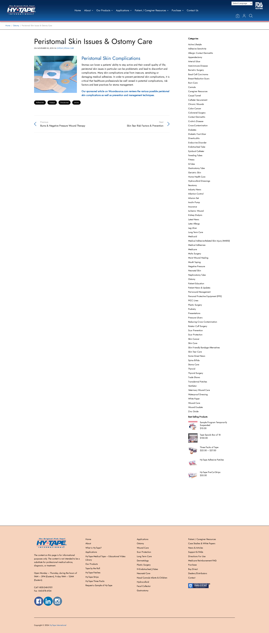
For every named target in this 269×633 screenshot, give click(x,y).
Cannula (192, 87)
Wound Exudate (195, 407)
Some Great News (196, 355)
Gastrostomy (142, 590)
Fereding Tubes (195, 155)
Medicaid (192, 236)
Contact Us (192, 10)
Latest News (193, 219)
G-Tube (191, 163)
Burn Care (193, 82)
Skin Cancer (193, 338)
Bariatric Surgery (196, 70)
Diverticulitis (194, 138)
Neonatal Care (143, 573)
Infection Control (195, 193)
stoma (76, 102)
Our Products (103, 10)
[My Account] (244, 15)
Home (78, 10)
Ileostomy (192, 185)
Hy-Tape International (58, 625)
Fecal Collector (144, 586)
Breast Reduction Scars (198, 78)
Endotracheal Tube (196, 146)
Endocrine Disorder (197, 142)
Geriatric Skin (194, 172)
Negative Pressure (196, 266)
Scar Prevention (195, 330)
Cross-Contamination (198, 125)
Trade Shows (194, 377)
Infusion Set (193, 198)
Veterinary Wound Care (199, 390)
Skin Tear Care (195, 351)
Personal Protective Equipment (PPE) (205, 296)
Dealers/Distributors (197, 573)
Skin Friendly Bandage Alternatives (204, 347)
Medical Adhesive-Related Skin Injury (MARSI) (209, 240)
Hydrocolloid (143, 581)
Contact (191, 577)
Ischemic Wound (196, 210)
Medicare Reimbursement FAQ (202, 560)
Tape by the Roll (92, 568)
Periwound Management (199, 291)
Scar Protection (195, 334)
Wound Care (194, 403)
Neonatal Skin (194, 270)
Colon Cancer (194, 108)
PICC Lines (193, 300)
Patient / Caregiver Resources (150, 10)
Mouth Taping (194, 262)
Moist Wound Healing (198, 257)
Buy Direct (193, 569)
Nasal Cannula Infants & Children (152, 577)
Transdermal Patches (197, 381)
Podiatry (192, 309)
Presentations (194, 313)
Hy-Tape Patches (92, 572)
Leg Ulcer (192, 228)
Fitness (191, 159)
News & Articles (195, 547)
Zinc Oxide (193, 411)
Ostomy (60, 48)
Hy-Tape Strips (92, 576)
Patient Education (196, 283)
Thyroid (191, 368)
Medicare (192, 249)
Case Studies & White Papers (201, 543)
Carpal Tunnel (194, 95)
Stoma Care (69, 48)
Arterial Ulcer (194, 61)
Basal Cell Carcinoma (198, 74)
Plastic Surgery (195, 304)
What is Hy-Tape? (93, 547)
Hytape (52, 102)
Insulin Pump (194, 202)
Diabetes (192, 129)
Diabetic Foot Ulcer (197, 134)
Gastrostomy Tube (196, 168)
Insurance (192, 206)
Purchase (176, 10)
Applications (122, 10)
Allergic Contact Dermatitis (200, 53)
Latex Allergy (194, 223)
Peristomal (64, 102)
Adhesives (40, 102)
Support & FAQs (195, 552)
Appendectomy (195, 57)
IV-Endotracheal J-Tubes (147, 569)
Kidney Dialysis (195, 215)
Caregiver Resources (198, 91)
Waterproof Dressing (198, 394)
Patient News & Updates (199, 287)
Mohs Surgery (194, 253)
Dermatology (143, 560)
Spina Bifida (194, 360)
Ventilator (192, 385)
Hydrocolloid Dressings (199, 180)
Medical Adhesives (196, 245)
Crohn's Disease (195, 121)
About (87, 10)
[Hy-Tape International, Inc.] (25, 10)
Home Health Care (196, 176)
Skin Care (192, 343)
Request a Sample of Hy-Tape (98, 585)
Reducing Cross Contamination (202, 321)
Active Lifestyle (195, 44)
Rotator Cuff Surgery (197, 326)
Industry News (194, 189)
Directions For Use (196, 556)
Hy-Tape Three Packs (94, 581)
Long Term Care (195, 232)
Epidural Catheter (196, 151)
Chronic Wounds (196, 104)
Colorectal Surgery (196, 112)
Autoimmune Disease (198, 65)
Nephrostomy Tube (197, 274)
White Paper (194, 398)
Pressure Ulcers (195, 317)
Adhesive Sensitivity (197, 48)
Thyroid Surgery (195, 373)
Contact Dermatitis (196, 116)
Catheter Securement (197, 99)
